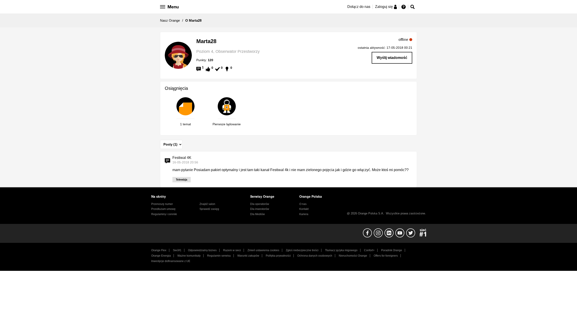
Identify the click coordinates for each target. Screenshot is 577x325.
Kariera (303, 214)
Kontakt (304, 209)
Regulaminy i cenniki (164, 214)
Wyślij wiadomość (392, 58)
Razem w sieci (232, 250)
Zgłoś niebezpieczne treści (302, 250)
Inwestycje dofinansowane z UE (170, 261)
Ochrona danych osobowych (314, 255)
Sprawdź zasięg (209, 209)
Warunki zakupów (248, 255)
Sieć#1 (177, 250)
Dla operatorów (259, 204)
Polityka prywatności (278, 255)
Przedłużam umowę (163, 209)
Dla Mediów (257, 214)
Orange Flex (158, 250)
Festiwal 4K (181, 158)
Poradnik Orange (391, 250)
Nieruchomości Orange (353, 255)
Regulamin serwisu (219, 255)
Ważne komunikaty (189, 255)
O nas (303, 204)
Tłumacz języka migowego (341, 250)
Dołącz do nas (358, 7)
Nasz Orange (170, 20)
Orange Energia (161, 255)
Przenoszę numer (162, 204)
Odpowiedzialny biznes (202, 250)
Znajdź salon (207, 204)
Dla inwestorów (259, 209)
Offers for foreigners (386, 255)
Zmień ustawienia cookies (263, 250)
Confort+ (369, 250)
